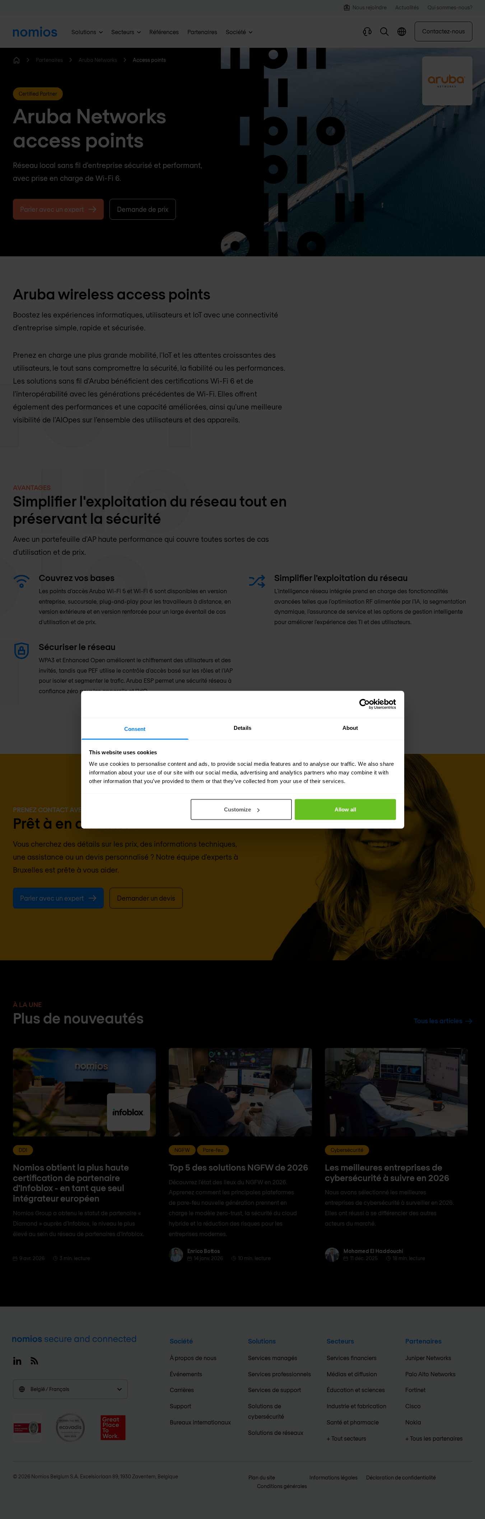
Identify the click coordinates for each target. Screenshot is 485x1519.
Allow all (345, 809)
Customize (237, 809)
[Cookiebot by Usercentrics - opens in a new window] (364, 704)
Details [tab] (242, 727)
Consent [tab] (135, 729)
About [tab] (350, 727)
